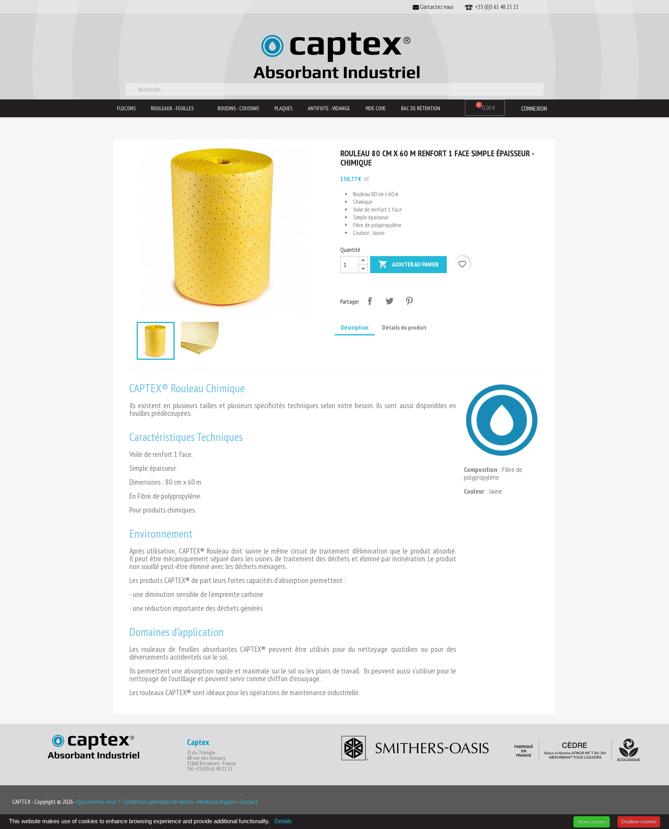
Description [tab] (355, 327)
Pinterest (409, 301)
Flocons (126, 108)
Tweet (389, 301)
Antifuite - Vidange (329, 108)
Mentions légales (217, 801)
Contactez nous (436, 6)
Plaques (283, 108)
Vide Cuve (375, 108)
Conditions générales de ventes (159, 801)
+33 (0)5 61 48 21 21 (496, 6)
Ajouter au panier (408, 264)
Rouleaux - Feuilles (172, 108)
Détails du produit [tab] (404, 327)
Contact (249, 801)
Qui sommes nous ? (98, 801)
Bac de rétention (420, 108)
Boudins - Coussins (238, 108)
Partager (369, 301)
